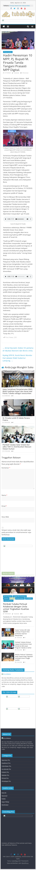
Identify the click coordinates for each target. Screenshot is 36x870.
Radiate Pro (5, 775)
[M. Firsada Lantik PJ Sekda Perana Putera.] (18, 400)
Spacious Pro (6, 760)
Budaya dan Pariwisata (20, 596)
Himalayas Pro (6, 781)
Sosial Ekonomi (8, 600)
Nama (4, 495)
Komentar (6, 468)
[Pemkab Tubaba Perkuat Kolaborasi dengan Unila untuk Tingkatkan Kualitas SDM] (18, 577)
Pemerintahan (8, 52)
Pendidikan (29, 598)
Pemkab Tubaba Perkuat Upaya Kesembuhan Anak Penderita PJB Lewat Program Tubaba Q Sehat (23, 645)
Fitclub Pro (5, 778)
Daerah (4, 793)
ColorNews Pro (6, 766)
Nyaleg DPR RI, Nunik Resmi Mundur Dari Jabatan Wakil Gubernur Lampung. (17, 358)
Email (4, 506)
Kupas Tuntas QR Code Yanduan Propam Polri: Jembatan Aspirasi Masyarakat (22, 632)
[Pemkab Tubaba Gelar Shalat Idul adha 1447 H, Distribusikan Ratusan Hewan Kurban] (18, 427)
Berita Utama (7, 596)
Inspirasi (6, 598)
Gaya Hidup (5, 802)
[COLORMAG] (6, 674)
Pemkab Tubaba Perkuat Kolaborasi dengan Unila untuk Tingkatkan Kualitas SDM (16, 608)
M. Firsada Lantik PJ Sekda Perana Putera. (16, 419)
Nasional (4, 796)
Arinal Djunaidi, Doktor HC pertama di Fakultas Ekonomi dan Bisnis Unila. (18, 349)
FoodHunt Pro (6, 763)
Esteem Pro (5, 772)
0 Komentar (25, 73)
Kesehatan (5, 805)
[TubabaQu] (4, 26)
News (12, 598)
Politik (3, 799)
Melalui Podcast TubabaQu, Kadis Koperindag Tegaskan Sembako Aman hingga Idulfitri (24, 657)
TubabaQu (16, 73)
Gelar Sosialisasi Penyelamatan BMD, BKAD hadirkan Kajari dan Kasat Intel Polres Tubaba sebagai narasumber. (18, 391)
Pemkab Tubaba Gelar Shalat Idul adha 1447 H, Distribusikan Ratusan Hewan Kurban (17, 447)
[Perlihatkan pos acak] (32, 26)
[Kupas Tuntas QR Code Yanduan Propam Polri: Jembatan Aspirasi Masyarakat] (8, 629)
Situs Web (5, 517)
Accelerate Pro (6, 769)
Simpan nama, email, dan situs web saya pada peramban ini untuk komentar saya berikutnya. (16, 532)
